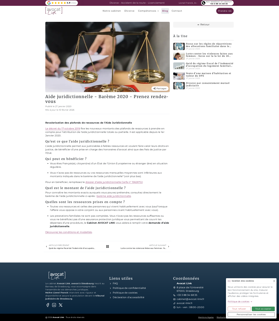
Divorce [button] (129, 10)
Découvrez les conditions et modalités (68, 232)
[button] (61, 2)
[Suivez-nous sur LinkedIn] (54, 305)
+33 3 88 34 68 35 (187, 295)
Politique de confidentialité (129, 288)
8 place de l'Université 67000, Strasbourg (190, 289)
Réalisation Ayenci (225, 317)
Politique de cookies (125, 292)
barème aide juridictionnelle (114, 196)
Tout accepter (263, 308)
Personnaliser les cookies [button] (251, 314)
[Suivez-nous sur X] (60, 305)
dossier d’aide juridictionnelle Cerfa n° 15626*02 (114, 182)
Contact (177, 10)
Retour (204, 24)
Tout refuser (239, 308)
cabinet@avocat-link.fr (190, 299)
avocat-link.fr (184, 303)
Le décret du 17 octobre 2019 (62, 128)
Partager (162, 88)
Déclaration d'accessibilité (128, 297)
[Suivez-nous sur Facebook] (47, 305)
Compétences (147, 10)
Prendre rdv (225, 11)
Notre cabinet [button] (112, 10)
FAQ (115, 283)
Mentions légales (206, 317)
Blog (165, 10)
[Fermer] (274, 280)
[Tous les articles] (107, 246)
